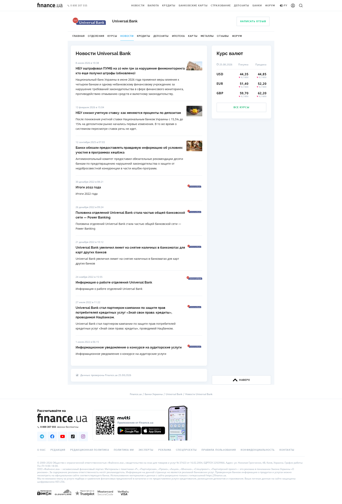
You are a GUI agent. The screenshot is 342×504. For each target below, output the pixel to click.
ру (285, 5)
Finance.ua (136, 394)
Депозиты (241, 5)
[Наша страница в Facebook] (52, 436)
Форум (270, 5)
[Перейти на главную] (50, 5)
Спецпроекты (186, 450)
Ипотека (178, 36)
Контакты (286, 450)
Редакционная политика (89, 450)
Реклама (164, 450)
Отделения (96, 36)
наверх (244, 380)
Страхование (221, 5)
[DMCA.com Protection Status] (44, 492)
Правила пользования (218, 450)
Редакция (58, 450)
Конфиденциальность (258, 450)
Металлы (207, 36)
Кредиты (168, 5)
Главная (78, 36)
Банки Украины (154, 394)
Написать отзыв (253, 21)
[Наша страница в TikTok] (73, 436)
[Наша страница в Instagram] (83, 436)
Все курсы (241, 107)
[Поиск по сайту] (301, 5)
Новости (137, 5)
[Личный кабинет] (293, 5)
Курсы (112, 36)
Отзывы (223, 36)
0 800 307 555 (78, 5)
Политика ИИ (124, 450)
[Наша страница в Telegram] (42, 436)
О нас (41, 450)
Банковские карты (193, 5)
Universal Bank (174, 394)
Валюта (153, 5)
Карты (193, 36)
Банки (257, 5)
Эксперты (146, 450)
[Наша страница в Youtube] (62, 436)
